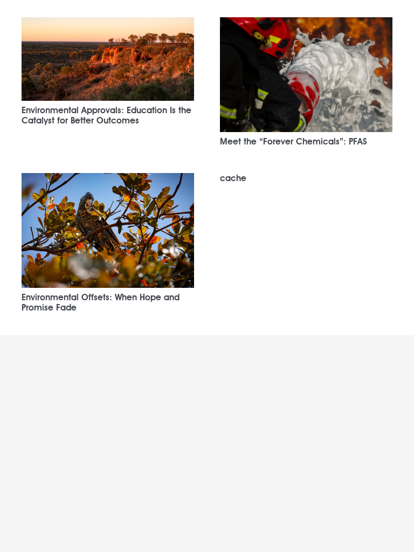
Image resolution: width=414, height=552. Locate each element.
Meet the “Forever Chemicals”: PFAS (293, 141)
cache (233, 178)
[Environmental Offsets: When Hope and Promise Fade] (108, 180)
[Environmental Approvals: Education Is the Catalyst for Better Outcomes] (108, 24)
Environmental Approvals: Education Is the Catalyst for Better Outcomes (106, 115)
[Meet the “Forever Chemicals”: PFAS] (306, 24)
